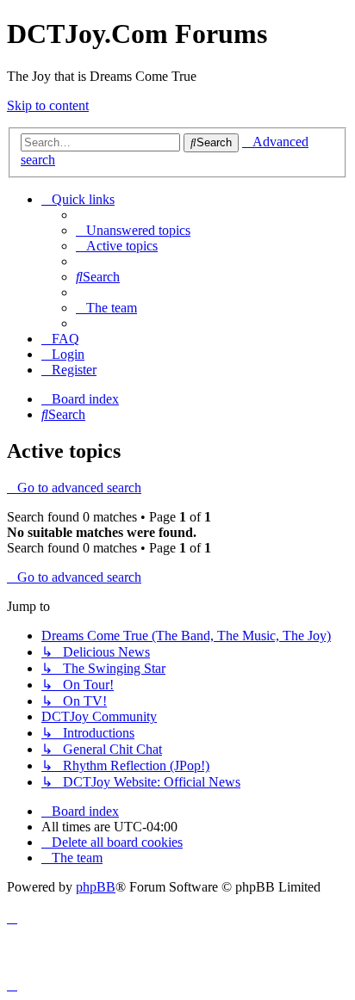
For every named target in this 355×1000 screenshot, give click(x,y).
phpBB (95, 887)
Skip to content (48, 105)
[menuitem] (133, 230)
